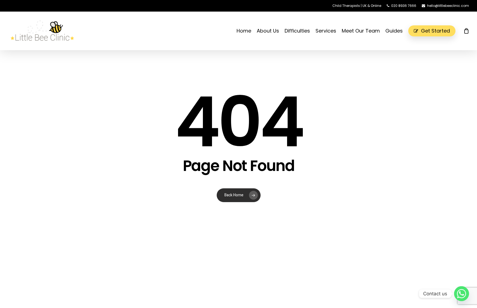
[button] (466, 3)
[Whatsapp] (461, 293)
